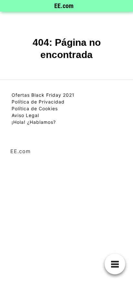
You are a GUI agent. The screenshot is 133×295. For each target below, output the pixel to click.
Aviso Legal (25, 115)
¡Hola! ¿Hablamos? (34, 122)
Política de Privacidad (38, 101)
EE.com (64, 6)
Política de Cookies (35, 108)
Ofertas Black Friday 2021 (43, 95)
